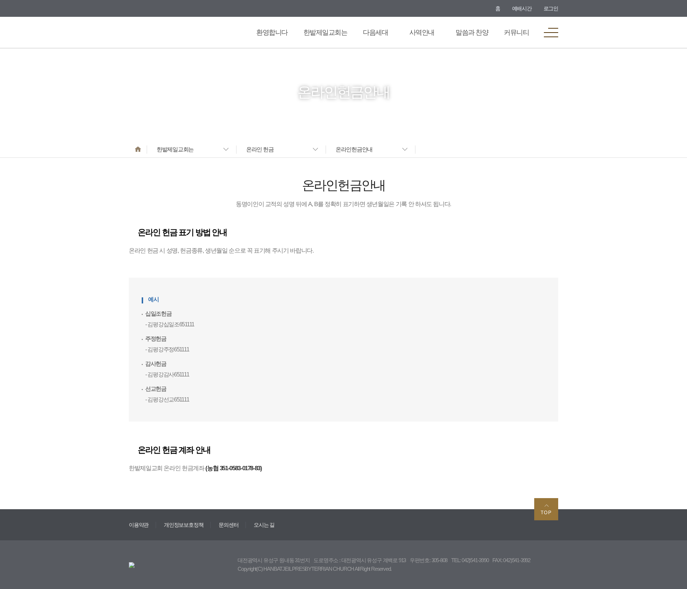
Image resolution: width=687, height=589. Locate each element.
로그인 (551, 8)
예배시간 (522, 8)
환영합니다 (271, 32)
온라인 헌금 (259, 149)
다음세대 (375, 32)
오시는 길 (264, 525)
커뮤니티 (516, 32)
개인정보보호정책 (183, 525)
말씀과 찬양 (471, 32)
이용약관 (138, 525)
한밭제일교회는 (325, 32)
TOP (546, 512)
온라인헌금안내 (354, 149)
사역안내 (421, 32)
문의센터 (228, 525)
